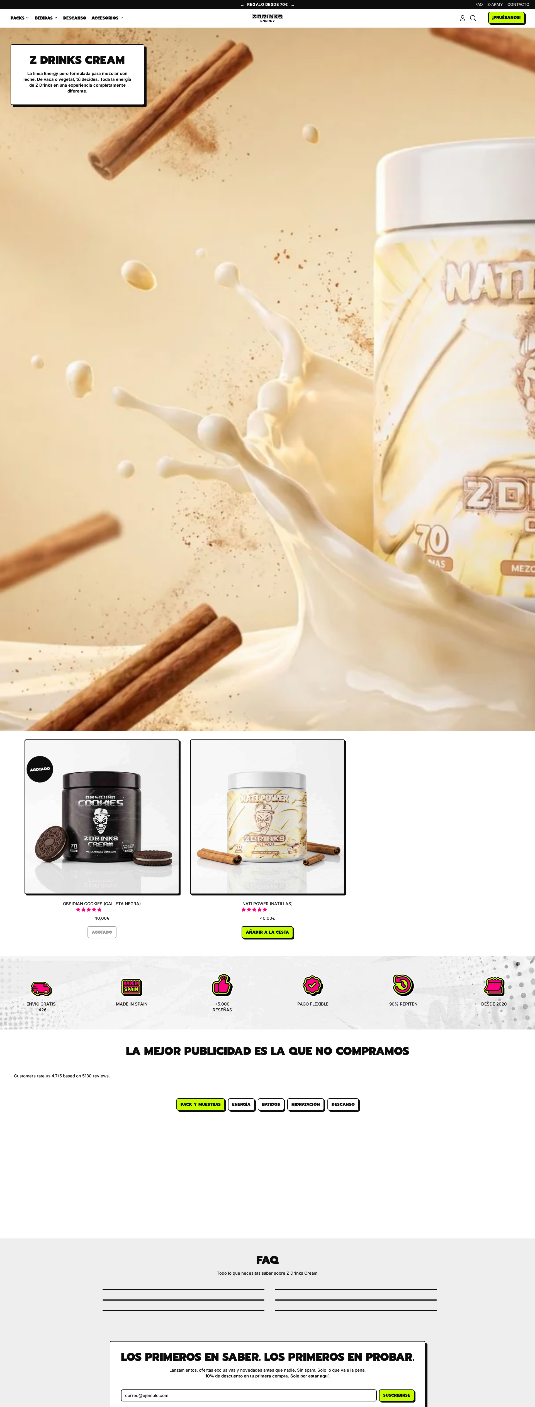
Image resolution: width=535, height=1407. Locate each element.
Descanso (74, 18)
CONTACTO (518, 4)
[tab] (200, 1104)
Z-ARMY (495, 4)
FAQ (479, 4)
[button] (89, 909)
